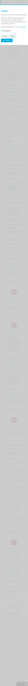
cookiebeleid (22, 27)
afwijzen (13, 36)
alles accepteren (7, 40)
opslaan (5, 36)
